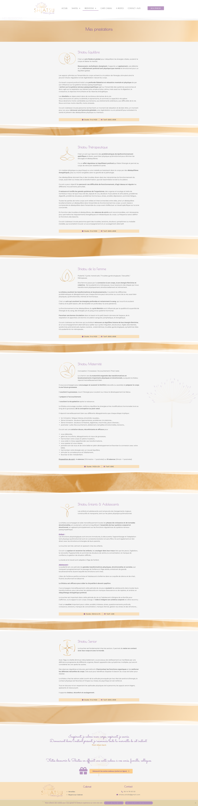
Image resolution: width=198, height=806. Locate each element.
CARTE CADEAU (106, 8)
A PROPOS (120, 8)
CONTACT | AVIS (134, 8)
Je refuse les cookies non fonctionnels (139, 803)
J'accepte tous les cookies (114, 803)
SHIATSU (75, 8)
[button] (156, 8)
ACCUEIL (64, 8)
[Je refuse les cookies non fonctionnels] (195, 803)
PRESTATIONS (89, 8)
